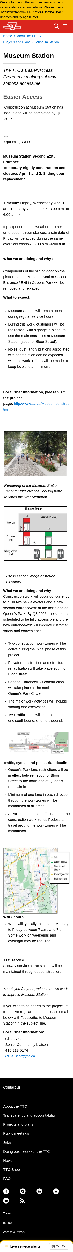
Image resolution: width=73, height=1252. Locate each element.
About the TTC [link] (27, 36)
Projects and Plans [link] (16, 42)
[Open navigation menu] (65, 26)
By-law (7, 1222)
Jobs (7, 1142)
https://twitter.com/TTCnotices (22, 12)
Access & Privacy (14, 1232)
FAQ (7, 1179)
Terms (7, 1213)
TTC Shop (11, 1169)
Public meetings (16, 1133)
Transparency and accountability (29, 1115)
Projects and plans (18, 1124)
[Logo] (12, 26)
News (7, 1160)
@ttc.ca (29, 1056)
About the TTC (15, 1106)
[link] (6, 1191)
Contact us (12, 1087)
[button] (59, 1246)
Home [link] (7, 36)
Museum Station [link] (47, 42)
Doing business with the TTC (26, 1151)
